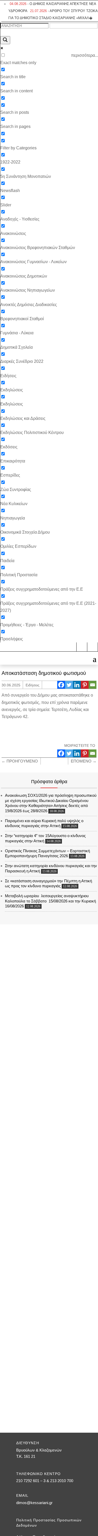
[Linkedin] (77, 685)
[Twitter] (69, 685)
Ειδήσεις (32, 685)
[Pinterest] (85, 685)
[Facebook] (61, 685)
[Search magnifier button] (5, 40)
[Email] (92, 685)
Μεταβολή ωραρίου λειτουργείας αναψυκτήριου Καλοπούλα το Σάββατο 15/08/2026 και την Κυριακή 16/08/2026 (50, 901)
